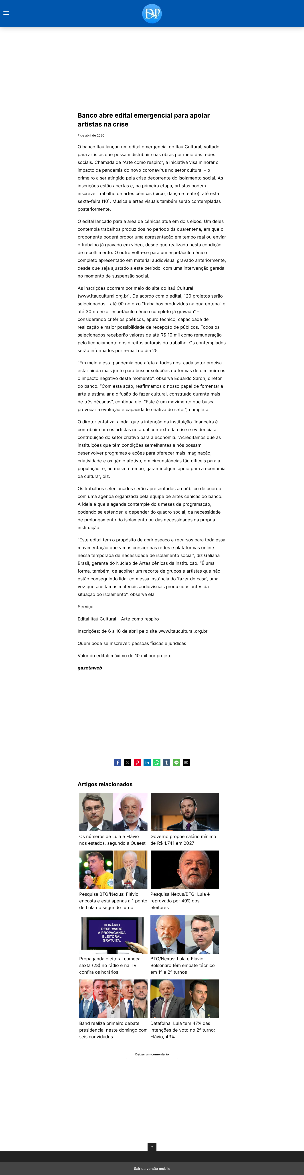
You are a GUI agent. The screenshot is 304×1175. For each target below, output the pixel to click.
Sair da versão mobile (152, 1168)
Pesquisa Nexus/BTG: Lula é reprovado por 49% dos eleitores (180, 900)
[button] (117, 762)
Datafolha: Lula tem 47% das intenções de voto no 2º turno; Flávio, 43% (182, 1030)
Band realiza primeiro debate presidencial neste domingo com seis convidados (113, 1030)
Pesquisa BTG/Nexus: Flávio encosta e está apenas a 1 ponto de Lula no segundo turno (113, 900)
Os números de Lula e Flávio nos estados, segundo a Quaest (112, 840)
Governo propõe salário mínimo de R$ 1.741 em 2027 (183, 840)
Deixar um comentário (152, 1054)
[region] (152, 68)
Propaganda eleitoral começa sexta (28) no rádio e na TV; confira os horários (109, 965)
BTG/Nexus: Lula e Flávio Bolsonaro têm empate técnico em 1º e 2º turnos (182, 965)
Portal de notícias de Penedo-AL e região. (152, 14)
